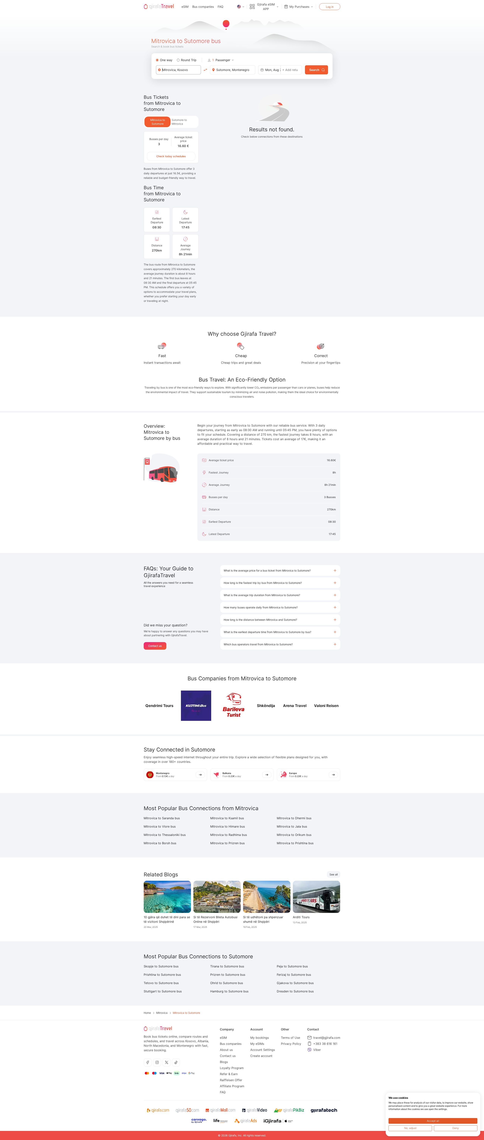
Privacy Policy (291, 1044)
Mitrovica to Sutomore (157, 121)
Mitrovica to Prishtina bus (295, 843)
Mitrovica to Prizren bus (227, 843)
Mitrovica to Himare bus (227, 826)
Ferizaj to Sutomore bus (294, 974)
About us (226, 1050)
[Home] (159, 6)
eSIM (185, 7)
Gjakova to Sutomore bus (295, 983)
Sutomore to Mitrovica (179, 121)
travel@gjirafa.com (326, 1038)
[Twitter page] (166, 1062)
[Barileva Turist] (234, 706)
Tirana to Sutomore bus (227, 966)
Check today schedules (171, 156)
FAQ (220, 7)
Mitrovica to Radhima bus (228, 835)
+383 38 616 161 (325, 1044)
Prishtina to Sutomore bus (162, 974)
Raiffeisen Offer (231, 1080)
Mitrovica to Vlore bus (160, 826)
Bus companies (203, 7)
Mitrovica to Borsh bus (160, 843)
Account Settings (262, 1050)
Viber (317, 1050)
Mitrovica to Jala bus (292, 826)
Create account (261, 1056)
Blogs (224, 1062)
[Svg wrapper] (158, 1110)
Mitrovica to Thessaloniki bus (165, 835)
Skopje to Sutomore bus (161, 966)
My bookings (259, 1038)
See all (334, 874)
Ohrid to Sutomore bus (226, 983)
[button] (280, 570)
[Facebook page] (147, 1062)
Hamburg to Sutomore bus (229, 991)
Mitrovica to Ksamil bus (227, 818)
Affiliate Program (232, 1086)
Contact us (155, 645)
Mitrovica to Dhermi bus (294, 818)
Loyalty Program (232, 1068)
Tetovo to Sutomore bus (161, 983)
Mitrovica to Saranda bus (162, 818)
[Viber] (309, 1049)
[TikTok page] (176, 1062)
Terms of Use (290, 1038)
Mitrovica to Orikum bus (294, 835)
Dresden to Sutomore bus (295, 991)
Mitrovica (162, 1012)
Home (147, 1012)
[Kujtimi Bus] (196, 706)
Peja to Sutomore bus (292, 966)
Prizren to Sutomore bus (227, 974)
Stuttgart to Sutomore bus (163, 991)
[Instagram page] (157, 1062)
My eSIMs (257, 1044)
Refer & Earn (229, 1074)
